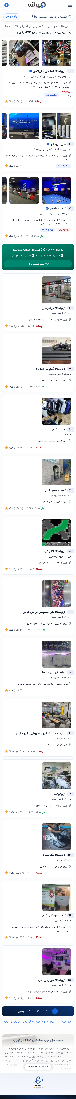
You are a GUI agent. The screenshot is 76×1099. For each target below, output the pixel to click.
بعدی (21, 1011)
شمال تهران (28, 1021)
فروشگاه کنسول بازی (58, 26)
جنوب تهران (42, 1021)
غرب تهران (55, 1021)
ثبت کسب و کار (35, 264)
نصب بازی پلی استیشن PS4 (29, 26)
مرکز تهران (15, 1021)
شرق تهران (67, 1021)
